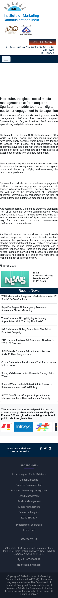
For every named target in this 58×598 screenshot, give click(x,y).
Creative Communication (29, 485)
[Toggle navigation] (6, 59)
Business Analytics (29, 512)
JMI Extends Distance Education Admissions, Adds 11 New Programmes (26, 353)
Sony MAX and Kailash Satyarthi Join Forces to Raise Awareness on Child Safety (26, 386)
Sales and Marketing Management (29, 490)
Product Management (29, 501)
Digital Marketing (29, 479)
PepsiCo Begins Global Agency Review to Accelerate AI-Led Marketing (24, 309)
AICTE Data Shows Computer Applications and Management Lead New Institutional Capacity (26, 397)
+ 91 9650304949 (46, 53)
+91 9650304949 (42, 280)
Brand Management (29, 496)
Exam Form (29, 530)
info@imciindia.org (43, 275)
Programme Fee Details (29, 524)
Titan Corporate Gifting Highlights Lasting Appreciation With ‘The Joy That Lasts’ (23, 320)
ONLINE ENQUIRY (42, 42)
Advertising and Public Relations (29, 474)
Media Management (29, 506)
